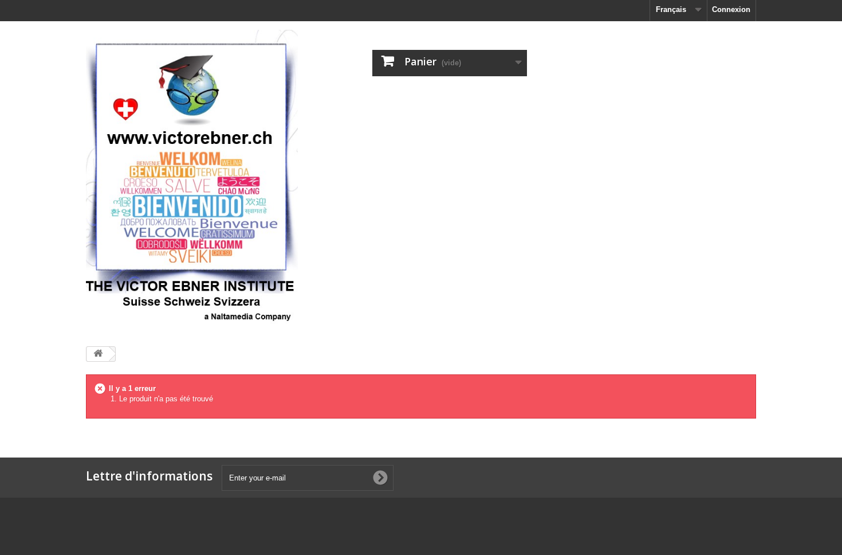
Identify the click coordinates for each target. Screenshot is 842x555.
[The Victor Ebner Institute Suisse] (192, 179)
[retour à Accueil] (98, 354)
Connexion (731, 9)
